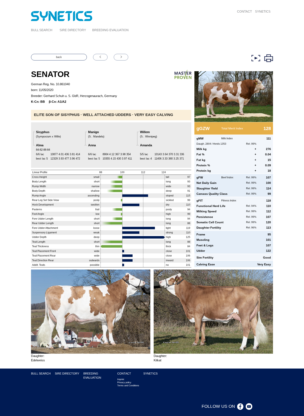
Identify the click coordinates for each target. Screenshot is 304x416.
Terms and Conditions (128, 385)
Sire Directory (73, 30)
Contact (244, 11)
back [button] (59, 57)
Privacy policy (124, 382)
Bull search (41, 30)
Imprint (120, 379)
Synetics (262, 11)
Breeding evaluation (110, 30)
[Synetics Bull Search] (61, 16)
